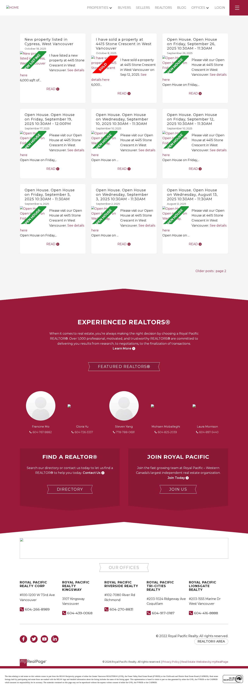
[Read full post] (33, 60)
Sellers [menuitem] (143, 7)
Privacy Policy (171, 661)
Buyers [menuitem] (124, 7)
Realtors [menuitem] (163, 7)
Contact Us (92, 473)
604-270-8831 (121, 609)
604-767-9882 (42, 432)
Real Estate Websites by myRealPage (204, 661)
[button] (124, 366)
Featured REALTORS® (124, 366)
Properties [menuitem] (97, 7)
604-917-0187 (163, 613)
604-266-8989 (37, 609)
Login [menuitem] (220, 7)
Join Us (178, 489)
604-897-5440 (209, 432)
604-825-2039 (167, 432)
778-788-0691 (125, 432)
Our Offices (124, 567)
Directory (70, 489)
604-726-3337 (84, 432)
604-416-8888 (206, 613)
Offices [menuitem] (198, 7)
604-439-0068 (79, 613)
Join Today (176, 478)
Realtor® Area (211, 641)
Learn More (122, 348)
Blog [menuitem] (181, 7)
